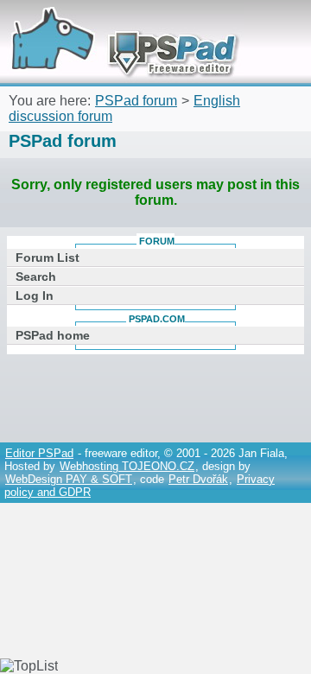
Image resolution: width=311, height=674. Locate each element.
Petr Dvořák (198, 479)
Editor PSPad (39, 453)
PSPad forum (136, 100)
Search (36, 276)
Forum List (47, 257)
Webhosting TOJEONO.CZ (127, 466)
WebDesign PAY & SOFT (68, 479)
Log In (35, 295)
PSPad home (53, 335)
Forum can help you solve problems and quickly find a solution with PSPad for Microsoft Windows (118, 24)
